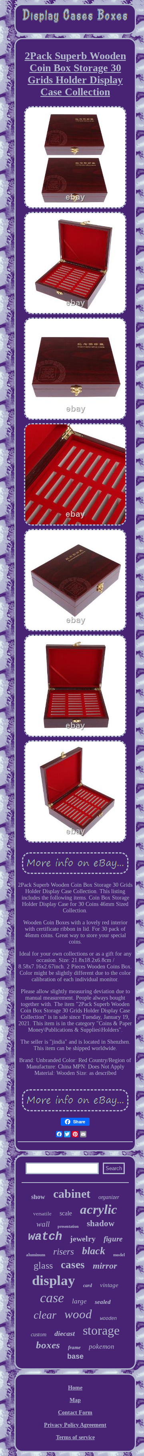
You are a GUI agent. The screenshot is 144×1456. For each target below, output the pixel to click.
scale (66, 1213)
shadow (100, 1223)
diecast (64, 1333)
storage (101, 1330)
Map (75, 1400)
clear (45, 1315)
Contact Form (75, 1413)
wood (78, 1314)
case (52, 1297)
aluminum (35, 1254)
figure (113, 1239)
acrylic (98, 1209)
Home (75, 1388)
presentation (68, 1226)
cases (73, 1265)
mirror (105, 1266)
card (87, 1285)
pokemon (101, 1346)
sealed (103, 1302)
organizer (108, 1197)
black (93, 1251)
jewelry (83, 1238)
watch (45, 1236)
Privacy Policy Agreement (75, 1425)
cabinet (71, 1193)
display (53, 1280)
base (75, 1356)
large (79, 1301)
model (119, 1254)
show (38, 1196)
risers (63, 1252)
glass (43, 1265)
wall (43, 1224)
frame (74, 1347)
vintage (109, 1285)
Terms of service (75, 1437)
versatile (42, 1214)
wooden (108, 1318)
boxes (48, 1345)
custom (38, 1334)
